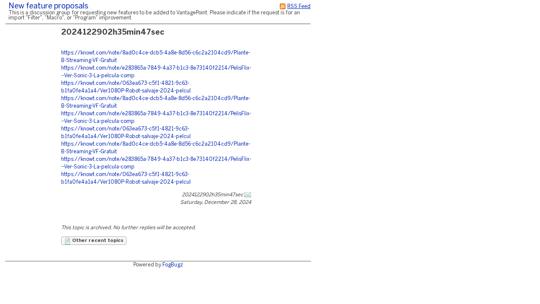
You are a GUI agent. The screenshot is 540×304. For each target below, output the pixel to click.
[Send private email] (247, 195)
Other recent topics (97, 241)
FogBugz (172, 265)
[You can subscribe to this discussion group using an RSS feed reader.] (282, 6)
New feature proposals (48, 6)
